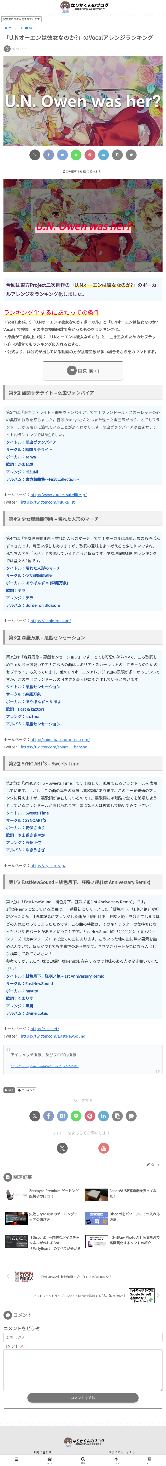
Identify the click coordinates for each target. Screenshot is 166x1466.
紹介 (11, 1090)
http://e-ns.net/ (44, 1028)
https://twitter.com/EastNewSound (53, 1036)
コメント (13, 1346)
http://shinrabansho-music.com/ (60, 739)
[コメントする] (131, 154)
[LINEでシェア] (76, 154)
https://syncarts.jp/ (47, 865)
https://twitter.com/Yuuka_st (48, 502)
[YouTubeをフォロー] (103, 1148)
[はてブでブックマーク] (62, 154)
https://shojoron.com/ (50, 620)
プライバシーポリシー (124, 1452)
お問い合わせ (42, 1452)
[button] (117, 154)
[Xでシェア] (34, 154)
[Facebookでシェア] (48, 154)
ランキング (28, 1090)
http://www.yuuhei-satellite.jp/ (58, 494)
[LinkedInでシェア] (103, 154)
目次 (82, 370)
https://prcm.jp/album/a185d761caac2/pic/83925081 (44, 1066)
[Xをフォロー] (62, 1148)
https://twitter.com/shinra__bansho (54, 747)
